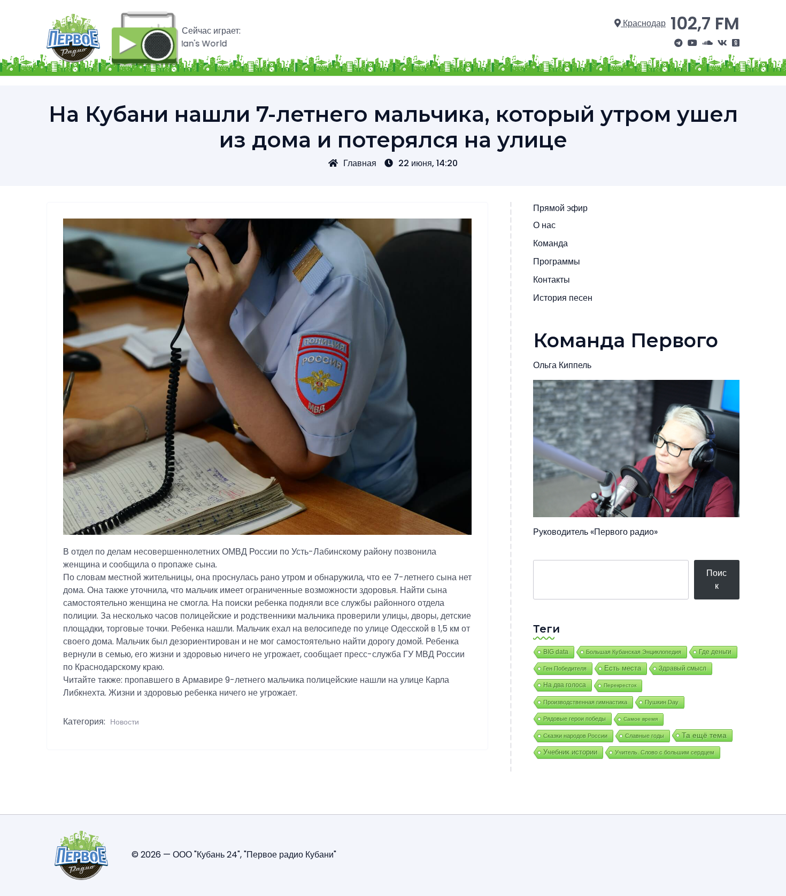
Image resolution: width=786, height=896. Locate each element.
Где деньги (715, 652)
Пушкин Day (662, 702)
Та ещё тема (704, 735)
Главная (359, 163)
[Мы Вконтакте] (722, 43)
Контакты (551, 280)
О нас (544, 225)
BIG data (555, 652)
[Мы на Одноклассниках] (735, 43)
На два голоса (564, 684)
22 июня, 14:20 (428, 163)
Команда (550, 243)
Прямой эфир (560, 208)
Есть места (622, 668)
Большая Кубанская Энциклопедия (633, 652)
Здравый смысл (682, 668)
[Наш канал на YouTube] (692, 43)
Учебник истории (570, 752)
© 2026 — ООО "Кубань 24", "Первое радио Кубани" (234, 854)
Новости (124, 721)
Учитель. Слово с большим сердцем (664, 752)
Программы (556, 261)
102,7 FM (705, 23)
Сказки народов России (575, 736)
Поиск (716, 579)
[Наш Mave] (707, 43)
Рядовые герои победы (574, 718)
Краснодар (643, 23)
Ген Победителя (565, 668)
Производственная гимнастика (585, 702)
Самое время (640, 719)
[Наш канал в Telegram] (678, 43)
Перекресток (620, 685)
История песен (562, 298)
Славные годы (644, 736)
